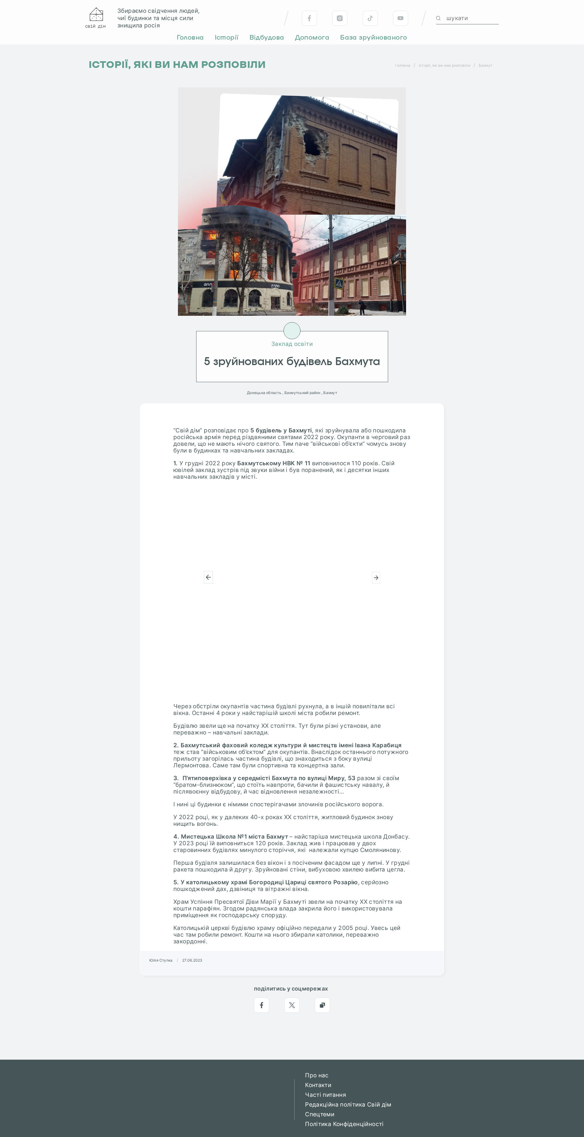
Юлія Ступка (161, 960)
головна (402, 65)
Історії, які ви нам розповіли (444, 65)
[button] (208, 577)
